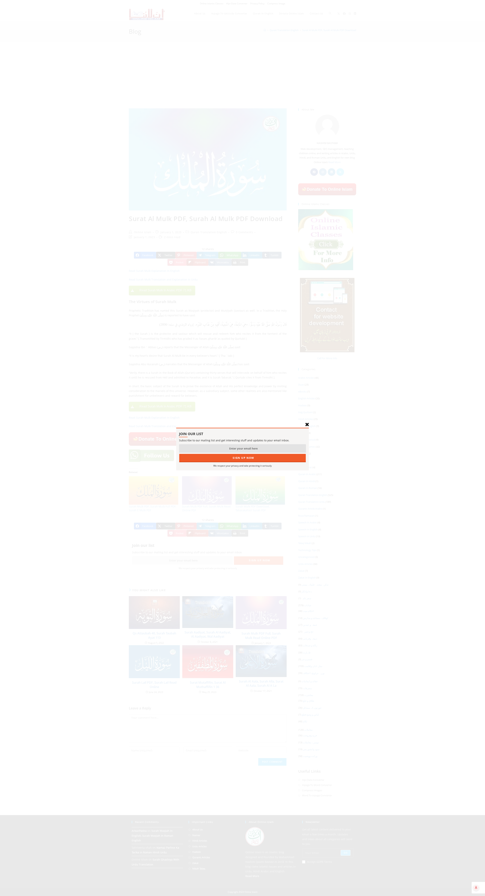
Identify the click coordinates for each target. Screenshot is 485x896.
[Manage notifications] (476, 888)
